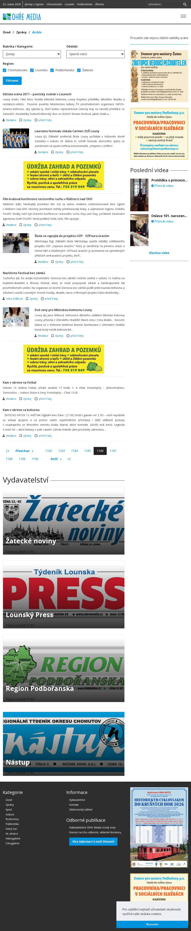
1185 (87, 451)
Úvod (6, 32)
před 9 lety (45, 120)
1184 (74, 451)
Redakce (11, 120)
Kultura (10, 814)
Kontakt (74, 804)
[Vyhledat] (185, 4)
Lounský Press (29, 614)
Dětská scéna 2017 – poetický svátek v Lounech (37, 94)
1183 (61, 451)
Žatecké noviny (31, 540)
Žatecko (99, 4)
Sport (9, 809)
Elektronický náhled (80, 809)
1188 (9, 459)
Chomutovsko (54, 4)
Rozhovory (12, 819)
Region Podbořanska (40, 688)
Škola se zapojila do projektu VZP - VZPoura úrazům (72, 236)
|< (7, 451)
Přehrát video (163, 186)
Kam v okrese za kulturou (21, 410)
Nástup (18, 762)
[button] (162, 914)
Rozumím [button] (152, 924)
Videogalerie (13, 838)
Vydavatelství (77, 800)
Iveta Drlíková (15, 298)
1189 (22, 459)
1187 (113, 451)
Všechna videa (159, 253)
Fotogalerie (12, 843)
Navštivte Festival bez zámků (24, 273)
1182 (48, 451)
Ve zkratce (12, 833)
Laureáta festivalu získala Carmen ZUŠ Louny (67, 131)
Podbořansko (85, 4)
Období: (72, 46)
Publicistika (12, 824)
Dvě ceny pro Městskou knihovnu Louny (63, 310)
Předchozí (22, 451)
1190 (35, 459)
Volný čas (11, 828)
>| (69, 459)
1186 (100, 451)
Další (55, 459)
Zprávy (21, 32)
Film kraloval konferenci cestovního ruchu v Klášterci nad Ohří (47, 199)
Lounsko (69, 4)
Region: (8, 64)
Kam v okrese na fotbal (19, 382)
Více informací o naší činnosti (93, 841)
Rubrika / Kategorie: (18, 46)
